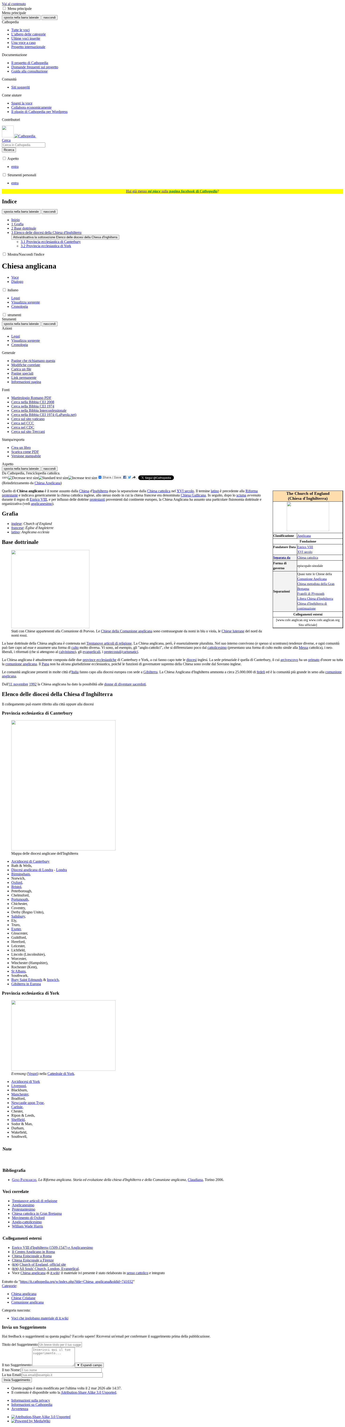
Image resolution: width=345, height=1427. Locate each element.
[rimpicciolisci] (23, 478)
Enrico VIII (305, 547)
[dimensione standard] (53, 478)
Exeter (16, 929)
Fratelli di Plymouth (310, 594)
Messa (303, 648)
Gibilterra (150, 672)
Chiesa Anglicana (47, 483)
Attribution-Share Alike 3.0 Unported (88, 1392)
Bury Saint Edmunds (26, 980)
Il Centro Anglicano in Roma (33, 1252)
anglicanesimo (41, 504)
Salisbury (18, 916)
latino (215, 491)
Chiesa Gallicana (193, 495)
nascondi (49, 17)
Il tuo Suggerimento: (17, 1365)
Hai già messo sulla (171, 191)
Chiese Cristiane (23, 1298)
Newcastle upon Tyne (27, 1103)
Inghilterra (100, 491)
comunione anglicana (21, 664)
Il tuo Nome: (11, 1370)
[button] (4, 8)
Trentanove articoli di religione (109, 643)
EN (15, 1264)
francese (17, 528)
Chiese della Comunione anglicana (126, 631)
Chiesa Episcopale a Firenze (33, 1260)
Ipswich (53, 980)
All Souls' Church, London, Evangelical (49, 1269)
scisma (241, 495)
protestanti (97, 499)
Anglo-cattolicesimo (27, 1222)
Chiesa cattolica (307, 557)
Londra (61, 870)
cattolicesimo (217, 648)
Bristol (16, 887)
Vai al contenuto (14, 4)
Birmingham (20, 874)
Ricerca (9, 150)
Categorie (9, 1286)
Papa (45, 664)
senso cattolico (137, 1273)
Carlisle (17, 1107)
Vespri (32, 1074)
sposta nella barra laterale (21, 17)
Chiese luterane (233, 631)
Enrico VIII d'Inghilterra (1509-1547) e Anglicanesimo (52, 1248)
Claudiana (195, 1180)
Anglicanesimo (23, 1205)
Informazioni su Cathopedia (31, 1405)
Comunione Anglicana (312, 579)
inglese (16, 524)
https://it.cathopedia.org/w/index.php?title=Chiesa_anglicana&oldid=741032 (76, 1282)
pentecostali (112, 652)
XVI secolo (304, 552)
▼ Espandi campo (89, 1365)
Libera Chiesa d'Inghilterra (315, 598)
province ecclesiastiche (99, 660)
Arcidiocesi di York (25, 1082)
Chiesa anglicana (33, 1273)
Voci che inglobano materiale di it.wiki (39, 1318)
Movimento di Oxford (28, 1218)
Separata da (281, 557)
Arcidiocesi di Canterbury (30, 861)
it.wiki (54, 1273)
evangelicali (91, 652)
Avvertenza (19, 1409)
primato (313, 660)
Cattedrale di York (60, 1074)
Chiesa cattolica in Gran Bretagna (37, 1213)
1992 (33, 684)
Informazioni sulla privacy (30, 1400)
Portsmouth (19, 899)
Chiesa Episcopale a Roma (32, 1256)
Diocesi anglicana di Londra (32, 870)
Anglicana (304, 536)
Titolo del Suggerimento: (20, 1344)
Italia (75, 672)
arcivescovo (289, 660)
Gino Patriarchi (24, 1180)
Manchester (19, 1094)
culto (75, 648)
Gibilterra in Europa (26, 984)
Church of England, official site (42, 1264)
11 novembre (18, 684)
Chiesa (84, 491)
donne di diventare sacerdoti (125, 684)
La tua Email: (12, 1375)
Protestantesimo (23, 1209)
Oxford (16, 883)
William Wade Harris (27, 1226)
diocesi (191, 660)
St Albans (18, 971)
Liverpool (18, 1086)
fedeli (261, 672)
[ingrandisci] (82, 478)
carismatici (130, 652)
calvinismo (67, 652)
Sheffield (18, 1120)
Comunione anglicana (27, 1302)
